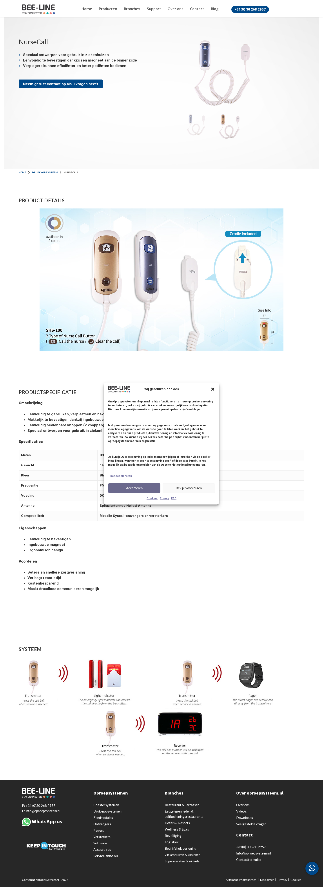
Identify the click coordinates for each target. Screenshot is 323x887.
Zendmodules (103, 818)
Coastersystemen (106, 805)
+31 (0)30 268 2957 (40, 805)
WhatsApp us (47, 821)
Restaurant (182, 805)
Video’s (241, 811)
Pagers (98, 830)
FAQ (173, 498)
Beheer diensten (121, 475)
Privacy (164, 498)
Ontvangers (102, 824)
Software (100, 843)
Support (154, 8)
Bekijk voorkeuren (189, 488)
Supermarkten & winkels (182, 861)
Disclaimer (267, 880)
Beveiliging (173, 836)
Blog (214, 8)
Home (86, 8)
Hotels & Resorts (177, 823)
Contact (197, 8)
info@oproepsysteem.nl (253, 853)
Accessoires (102, 849)
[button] (212, 389)
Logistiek (171, 842)
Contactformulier (249, 860)
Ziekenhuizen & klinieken (182, 855)
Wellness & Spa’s (177, 829)
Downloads (244, 818)
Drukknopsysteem (45, 172)
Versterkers (102, 837)
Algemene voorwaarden (241, 880)
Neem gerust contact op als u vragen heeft (60, 84)
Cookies (152, 498)
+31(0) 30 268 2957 (250, 9)
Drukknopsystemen (107, 811)
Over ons (175, 8)
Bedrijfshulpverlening (180, 848)
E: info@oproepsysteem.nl (41, 811)
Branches (132, 8)
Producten (108, 8)
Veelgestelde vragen (251, 824)
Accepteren (134, 488)
